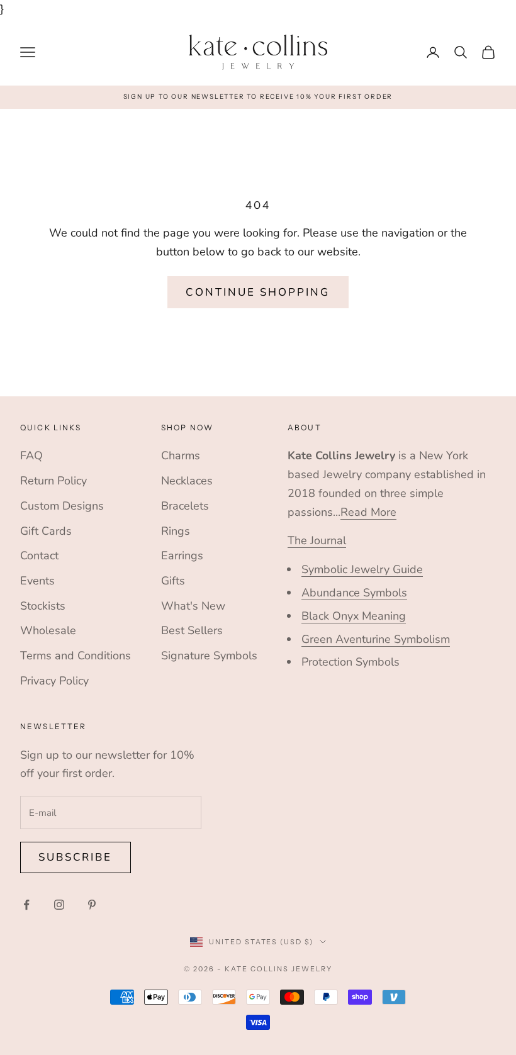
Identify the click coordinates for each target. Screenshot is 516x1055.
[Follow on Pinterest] (92, 904)
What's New (193, 605)
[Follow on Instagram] (59, 904)
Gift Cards (46, 531)
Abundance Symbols (354, 592)
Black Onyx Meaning (353, 615)
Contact (39, 555)
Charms (180, 455)
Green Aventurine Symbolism (375, 639)
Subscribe (75, 857)
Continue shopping (258, 292)
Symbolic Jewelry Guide (362, 569)
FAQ (31, 455)
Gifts (173, 580)
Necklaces (187, 480)
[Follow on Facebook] (26, 904)
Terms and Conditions (75, 655)
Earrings (182, 555)
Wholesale (48, 630)
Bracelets (185, 505)
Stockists (42, 605)
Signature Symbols (209, 655)
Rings (175, 531)
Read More (368, 512)
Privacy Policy (54, 680)
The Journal (317, 540)
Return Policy (53, 480)
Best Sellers (192, 630)
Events (37, 580)
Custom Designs (62, 505)
